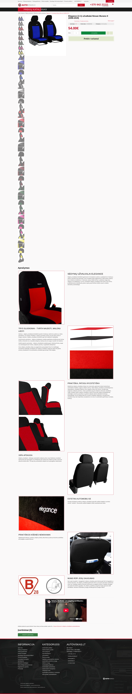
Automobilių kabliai (47, 648)
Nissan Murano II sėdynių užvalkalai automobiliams (66, 626)
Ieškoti (81, 5)
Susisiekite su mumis (23, 659)
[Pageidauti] (107, 33)
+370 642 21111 (99, 4)
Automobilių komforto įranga (49, 661)
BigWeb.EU (28, 685)
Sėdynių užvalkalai (29, 13)
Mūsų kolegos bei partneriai (25, 665)
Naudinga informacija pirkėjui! (56, 1)
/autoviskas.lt (71, 658)
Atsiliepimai (21, 661)
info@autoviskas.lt (72, 656)
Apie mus (20, 1)
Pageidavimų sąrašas (23, 667)
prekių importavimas (33, 687)
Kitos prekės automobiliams (49, 674)
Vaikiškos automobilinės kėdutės (50, 659)
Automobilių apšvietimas (48, 667)
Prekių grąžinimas (36, 1)
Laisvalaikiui (45, 655)
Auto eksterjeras (46, 653)
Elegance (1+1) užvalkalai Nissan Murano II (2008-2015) (58, 13)
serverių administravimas (35, 685)
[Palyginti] (111, 33)
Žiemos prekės (46, 657)
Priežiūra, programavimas (24, 687)
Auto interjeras (22, 13)
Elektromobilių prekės (47, 649)
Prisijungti (20, 668)
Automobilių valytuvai (47, 665)
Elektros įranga (46, 663)
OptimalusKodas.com (41, 687)
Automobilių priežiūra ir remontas (51, 672)
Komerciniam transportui (48, 668)
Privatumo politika (68, 1)
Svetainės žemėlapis (23, 663)
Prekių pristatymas (27, 1)
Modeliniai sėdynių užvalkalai (40, 13)
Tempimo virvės (46, 670)
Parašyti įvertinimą (84, 21)
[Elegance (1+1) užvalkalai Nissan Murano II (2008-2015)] (21, 19)
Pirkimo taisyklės (45, 1)
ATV (76, 23)
